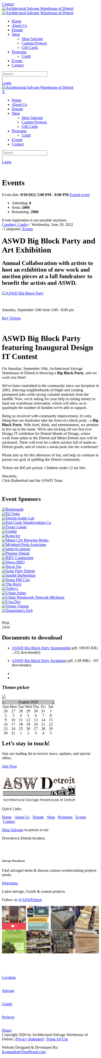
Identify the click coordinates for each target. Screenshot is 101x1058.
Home (7, 817)
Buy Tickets (11, 318)
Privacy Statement (29, 1039)
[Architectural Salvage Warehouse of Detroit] (37, 8)
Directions (10, 883)
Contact (8, 4)
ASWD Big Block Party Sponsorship (41, 648)
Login (6, 83)
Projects (8, 1017)
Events (27, 229)
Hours (7, 1030)
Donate (38, 817)
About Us (22, 817)
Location (9, 977)
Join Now (9, 766)
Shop (51, 817)
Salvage (8, 991)
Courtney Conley (15, 224)
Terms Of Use (57, 1039)
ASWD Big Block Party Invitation (38, 661)
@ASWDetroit (30, 900)
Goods (7, 1004)
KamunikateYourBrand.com (24, 1052)
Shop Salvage (12, 830)
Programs (65, 817)
